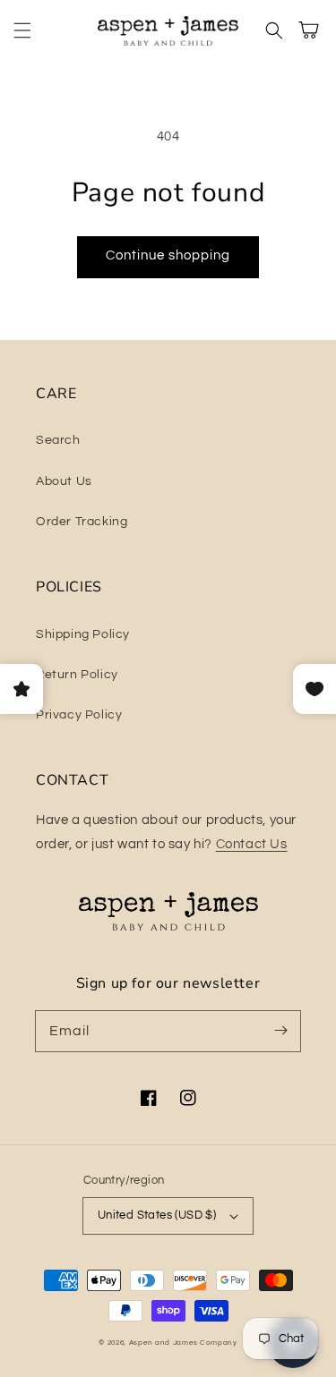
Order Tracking (81, 521)
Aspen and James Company (183, 1343)
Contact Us (252, 844)
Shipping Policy (83, 634)
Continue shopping (168, 255)
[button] (22, 30)
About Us (64, 481)
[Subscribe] (280, 1030)
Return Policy (77, 674)
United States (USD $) (157, 1215)
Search (58, 440)
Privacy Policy (79, 715)
